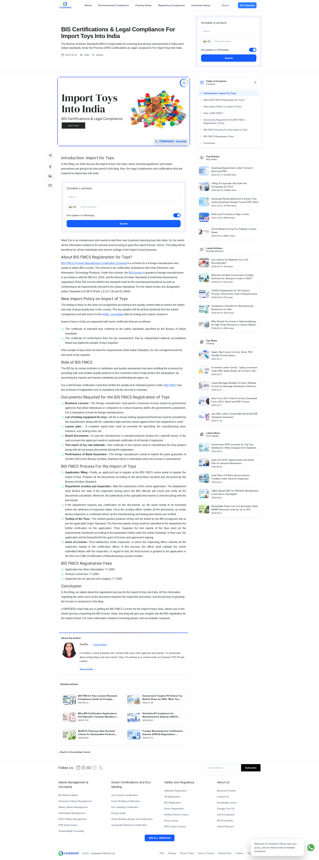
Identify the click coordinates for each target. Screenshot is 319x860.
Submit (229, 58)
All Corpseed (247, 5)
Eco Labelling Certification (125, 807)
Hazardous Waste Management (75, 801)
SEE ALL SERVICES (159, 838)
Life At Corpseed (225, 814)
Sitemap (172, 853)
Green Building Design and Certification (132, 819)
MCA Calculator (225, 820)
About (88, 5)
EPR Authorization (67, 825)
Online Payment (225, 826)
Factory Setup (144, 5)
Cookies (240, 853)
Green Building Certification (125, 801)
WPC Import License (175, 826)
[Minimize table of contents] (255, 82)
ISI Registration (172, 796)
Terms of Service (206, 853)
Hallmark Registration (175, 790)
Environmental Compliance (113, 5)
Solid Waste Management (71, 813)
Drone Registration (174, 808)
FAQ (162, 853)
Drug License (171, 820)
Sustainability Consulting (71, 831)
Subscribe (251, 767)
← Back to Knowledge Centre (73, 752)
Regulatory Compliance (171, 5)
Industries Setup (200, 5)
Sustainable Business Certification (129, 825)
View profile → (88, 669)
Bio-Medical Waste (68, 795)
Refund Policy (225, 853)
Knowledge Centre (226, 802)
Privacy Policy (187, 853)
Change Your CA (226, 808)
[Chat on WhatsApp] (311, 847)
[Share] (50, 155)
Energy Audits (118, 813)
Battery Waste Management (73, 807)
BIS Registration (172, 802)
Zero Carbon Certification (124, 795)
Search (225, 5)
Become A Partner (226, 790)
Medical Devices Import (176, 814)
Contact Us (223, 796)
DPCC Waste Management (72, 819)
